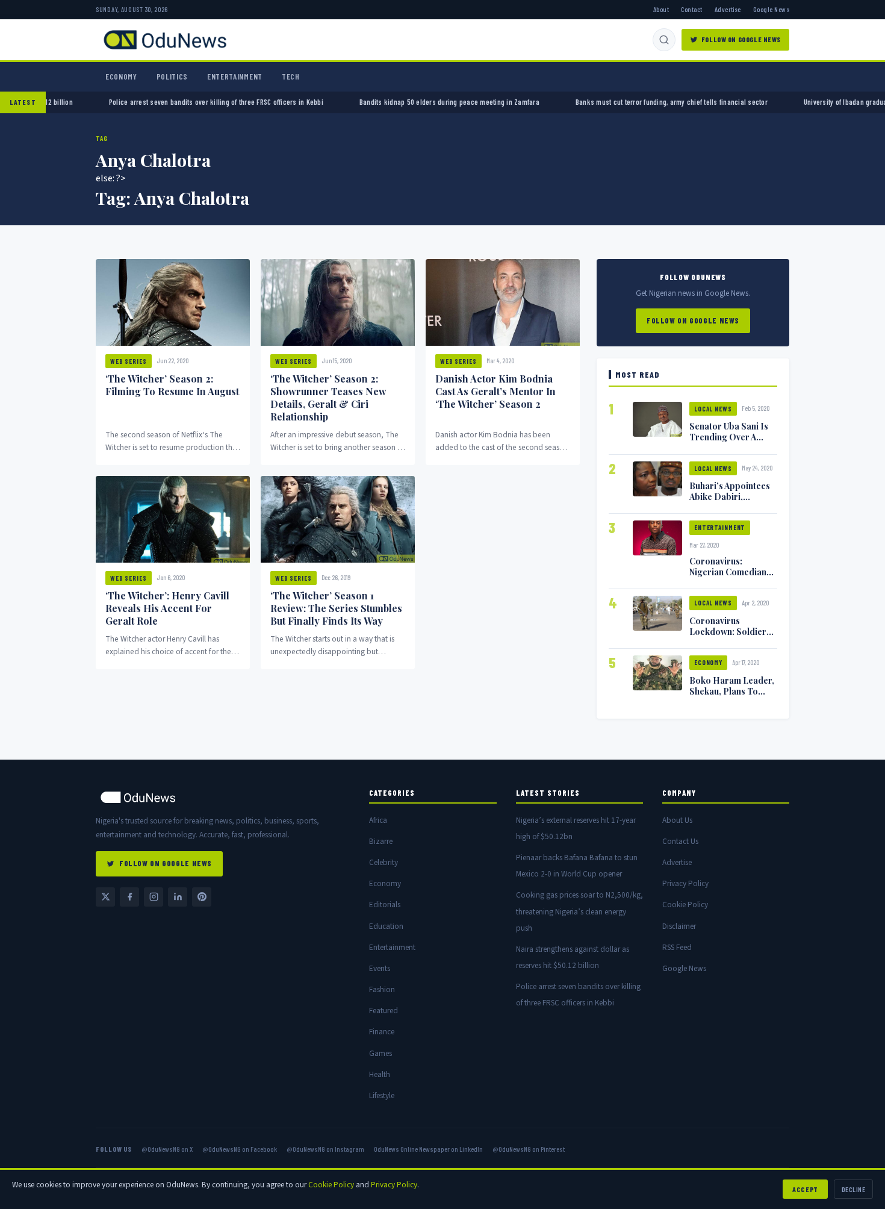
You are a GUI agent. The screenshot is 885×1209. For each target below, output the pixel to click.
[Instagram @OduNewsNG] (153, 897)
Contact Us (680, 841)
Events (379, 968)
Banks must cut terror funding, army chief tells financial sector (742, 102)
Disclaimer (679, 926)
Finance (381, 1031)
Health (379, 1074)
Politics (172, 76)
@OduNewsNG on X (167, 1149)
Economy (121, 76)
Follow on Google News (741, 39)
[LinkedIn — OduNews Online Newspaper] (177, 897)
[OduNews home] (223, 797)
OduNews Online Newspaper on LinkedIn (428, 1149)
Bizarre (381, 841)
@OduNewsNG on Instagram (325, 1149)
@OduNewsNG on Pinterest (528, 1149)
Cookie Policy (685, 904)
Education (386, 926)
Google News (771, 9)
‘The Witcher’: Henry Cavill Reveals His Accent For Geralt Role (167, 608)
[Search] (664, 39)
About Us (677, 820)
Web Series (128, 361)
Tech (291, 76)
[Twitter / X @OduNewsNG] (105, 897)
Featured (383, 1010)
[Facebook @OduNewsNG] (129, 897)
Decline (853, 1189)
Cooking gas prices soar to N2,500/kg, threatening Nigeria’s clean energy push (579, 911)
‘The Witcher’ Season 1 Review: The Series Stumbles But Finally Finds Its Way (336, 608)
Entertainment (234, 76)
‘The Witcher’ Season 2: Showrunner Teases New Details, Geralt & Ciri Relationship (328, 397)
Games (380, 1053)
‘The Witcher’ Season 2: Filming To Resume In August (172, 385)
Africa (378, 820)
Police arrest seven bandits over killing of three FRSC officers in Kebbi (286, 102)
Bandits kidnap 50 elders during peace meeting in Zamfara (520, 102)
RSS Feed (677, 947)
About (661, 9)
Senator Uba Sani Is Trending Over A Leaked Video (728, 436)
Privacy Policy (685, 883)
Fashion (382, 989)
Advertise (728, 9)
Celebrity (383, 862)
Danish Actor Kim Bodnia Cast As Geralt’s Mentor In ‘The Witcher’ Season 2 (495, 391)
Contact (691, 9)
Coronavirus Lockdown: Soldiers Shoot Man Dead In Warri (730, 636)
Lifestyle (381, 1095)
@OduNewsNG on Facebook (239, 1149)
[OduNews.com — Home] (165, 39)
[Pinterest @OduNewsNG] (201, 897)
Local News (713, 409)
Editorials (384, 904)
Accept (805, 1189)
